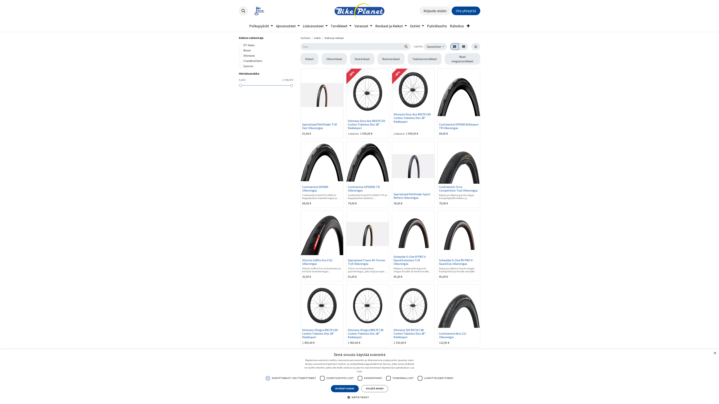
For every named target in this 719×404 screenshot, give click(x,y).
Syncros (248, 66)
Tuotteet (305, 38)
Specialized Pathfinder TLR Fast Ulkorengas (319, 126)
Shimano (249, 55)
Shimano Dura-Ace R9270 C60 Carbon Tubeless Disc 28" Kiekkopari (412, 117)
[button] (243, 11)
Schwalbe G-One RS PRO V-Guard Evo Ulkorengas (456, 262)
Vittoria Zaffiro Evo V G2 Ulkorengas (317, 262)
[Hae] (406, 46)
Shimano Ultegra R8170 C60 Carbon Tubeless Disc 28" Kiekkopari (320, 333)
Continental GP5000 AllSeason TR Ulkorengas (458, 126)
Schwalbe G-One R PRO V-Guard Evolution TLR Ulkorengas (410, 260)
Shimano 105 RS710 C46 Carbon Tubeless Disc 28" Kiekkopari (410, 333)
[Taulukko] (454, 46)
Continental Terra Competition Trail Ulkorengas (458, 188)
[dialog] (359, 376)
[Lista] (463, 46)
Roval (247, 50)
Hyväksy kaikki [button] (344, 388)
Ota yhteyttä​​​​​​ (466, 10)
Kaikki (317, 38)
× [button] (714, 353)
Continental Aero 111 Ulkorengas (452, 335)
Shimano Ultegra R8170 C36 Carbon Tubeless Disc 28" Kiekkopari (365, 333)
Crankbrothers (252, 61)
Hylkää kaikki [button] (375, 388)
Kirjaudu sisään (435, 10)
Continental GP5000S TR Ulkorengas (364, 188)
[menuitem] (261, 26)
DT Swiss (249, 45)
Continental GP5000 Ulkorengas (315, 188)
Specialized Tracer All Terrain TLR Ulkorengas (366, 262)
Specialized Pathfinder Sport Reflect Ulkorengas (412, 196)
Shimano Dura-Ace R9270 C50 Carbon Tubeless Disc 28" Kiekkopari (366, 124)
